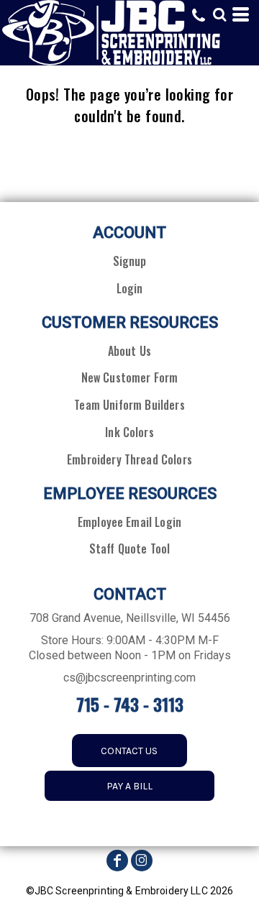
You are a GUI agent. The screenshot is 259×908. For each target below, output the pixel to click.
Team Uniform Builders (129, 404)
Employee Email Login (129, 522)
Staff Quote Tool (130, 548)
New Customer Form (129, 377)
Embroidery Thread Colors (129, 459)
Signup (130, 261)
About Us (129, 350)
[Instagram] (142, 860)
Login (130, 288)
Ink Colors (129, 432)
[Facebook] (117, 860)
